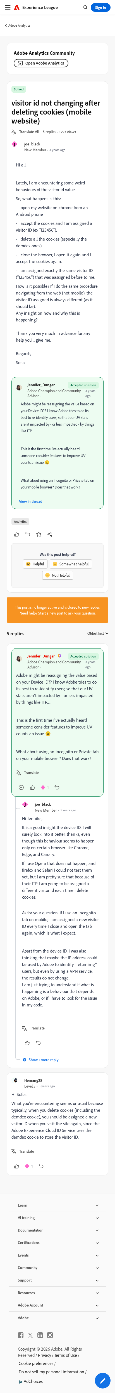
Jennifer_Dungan (41, 384)
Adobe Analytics (19, 25)
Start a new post (50, 613)
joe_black (32, 143)
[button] (29, 132)
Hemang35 (33, 1080)
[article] (57, 722)
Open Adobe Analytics (44, 63)
